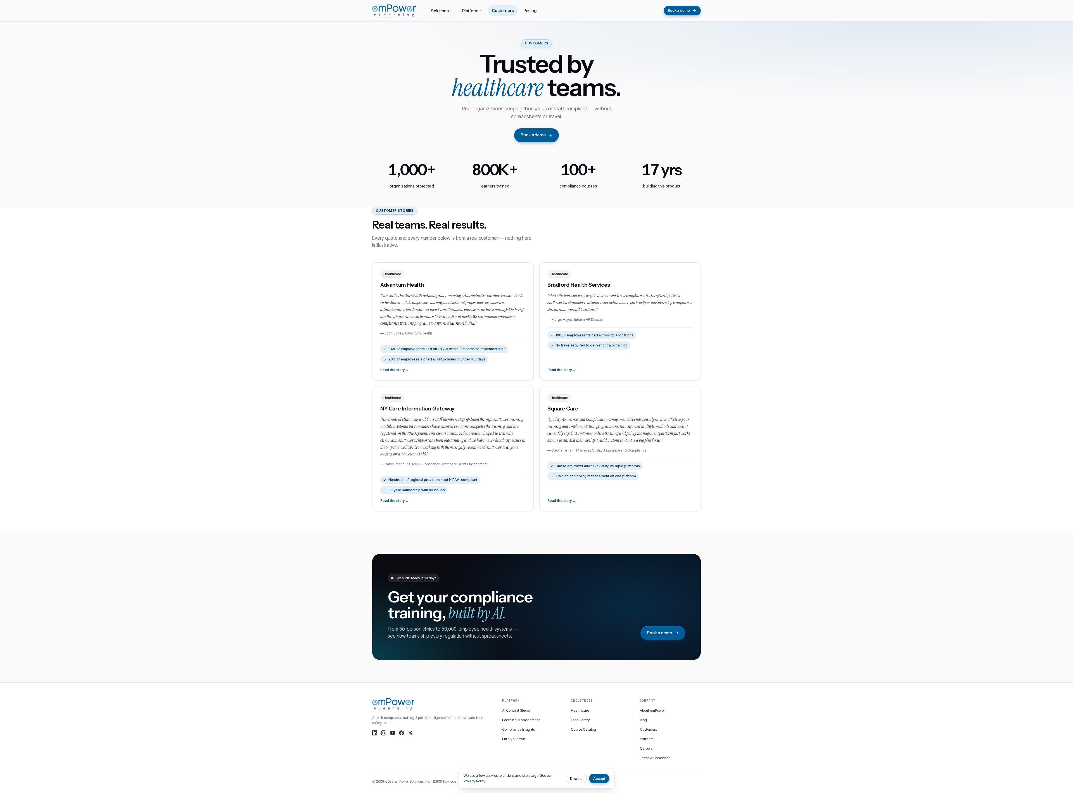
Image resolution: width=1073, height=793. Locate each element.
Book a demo (679, 10)
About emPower (652, 710)
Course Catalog (583, 729)
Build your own (513, 739)
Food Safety (580, 720)
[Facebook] (401, 732)
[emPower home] (394, 10)
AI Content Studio (516, 710)
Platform (470, 10)
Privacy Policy (474, 781)
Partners (646, 739)
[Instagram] (383, 732)
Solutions (440, 10)
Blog (643, 720)
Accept (599, 778)
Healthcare (580, 710)
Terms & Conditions (655, 758)
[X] (410, 732)
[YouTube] (392, 732)
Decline (576, 778)
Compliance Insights (518, 729)
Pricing (529, 10)
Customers (503, 10)
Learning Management (521, 720)
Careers (646, 748)
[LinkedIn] (374, 732)
